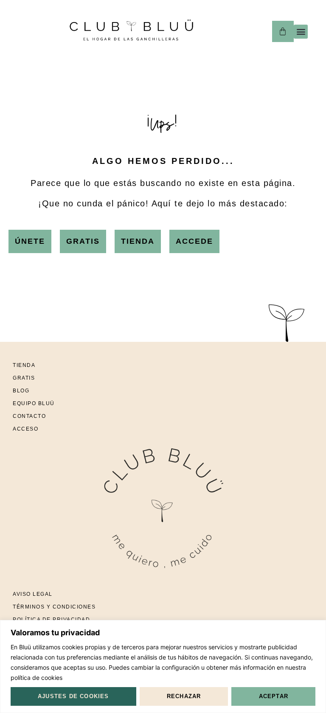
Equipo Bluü (34, 403)
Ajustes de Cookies (73, 696)
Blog (21, 391)
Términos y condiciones (54, 607)
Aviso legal (33, 594)
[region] (163, 666)
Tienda (24, 365)
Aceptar (273, 696)
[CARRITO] (283, 31)
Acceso (25, 429)
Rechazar (184, 696)
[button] (301, 32)
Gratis (24, 378)
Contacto (29, 416)
